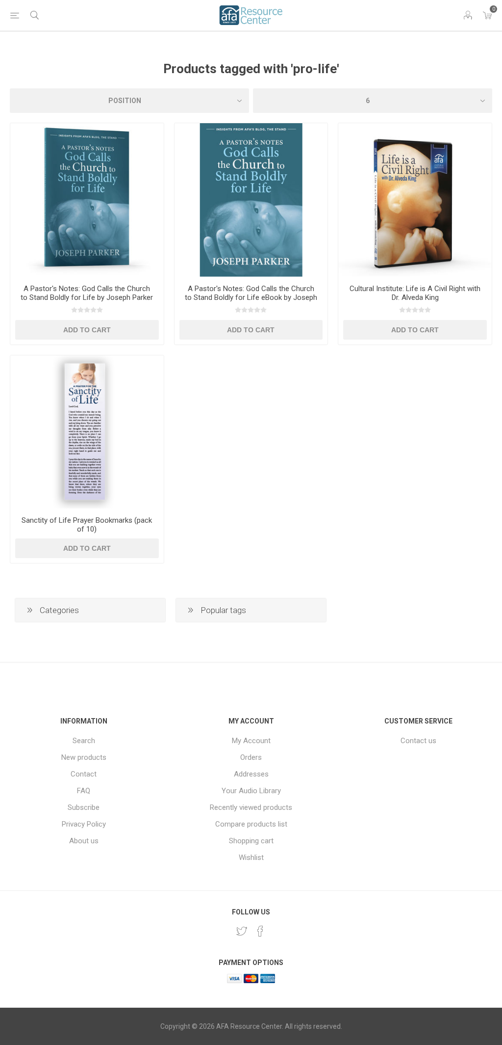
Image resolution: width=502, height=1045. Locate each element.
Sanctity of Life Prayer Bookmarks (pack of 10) (87, 525)
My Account (251, 740)
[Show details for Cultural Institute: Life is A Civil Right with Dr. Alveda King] (415, 200)
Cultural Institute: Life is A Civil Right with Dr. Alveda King (415, 293)
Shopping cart (251, 840)
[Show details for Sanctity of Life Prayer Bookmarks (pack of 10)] (87, 432)
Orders (251, 757)
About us (84, 840)
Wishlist (251, 857)
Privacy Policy (84, 824)
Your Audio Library (251, 790)
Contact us (418, 740)
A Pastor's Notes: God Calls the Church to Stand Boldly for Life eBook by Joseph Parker (251, 297)
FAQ (83, 790)
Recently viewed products (251, 807)
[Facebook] (260, 931)
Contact (84, 774)
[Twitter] (242, 931)
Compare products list (251, 824)
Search (84, 740)
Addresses (251, 774)
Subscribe (84, 807)
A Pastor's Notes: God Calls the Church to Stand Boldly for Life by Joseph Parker (87, 293)
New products (83, 757)
